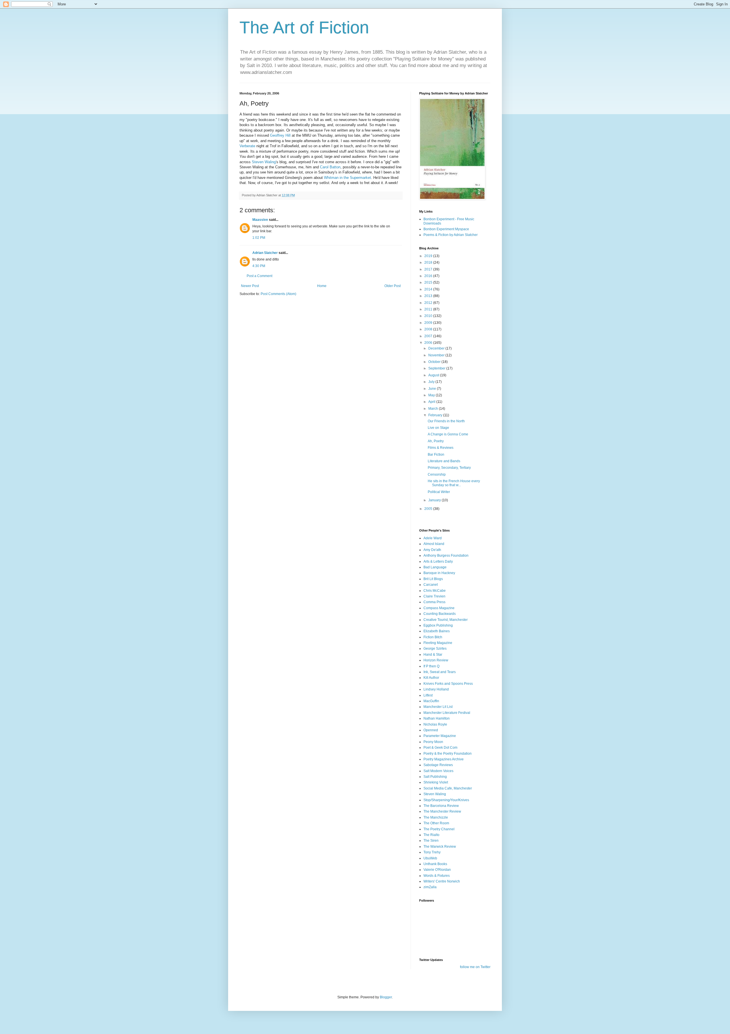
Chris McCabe (434, 591)
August (434, 375)
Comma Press (434, 602)
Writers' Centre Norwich (441, 881)
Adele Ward (432, 538)
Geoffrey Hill (280, 135)
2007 (428, 336)
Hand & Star (432, 655)
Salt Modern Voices (438, 771)
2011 (428, 309)
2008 (428, 329)
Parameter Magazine (439, 736)
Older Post (392, 286)
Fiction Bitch (432, 637)
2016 (428, 276)
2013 (428, 296)
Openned (430, 730)
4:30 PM (258, 266)
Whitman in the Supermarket (347, 177)
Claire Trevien (434, 596)
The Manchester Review (442, 811)
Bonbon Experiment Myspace (446, 229)
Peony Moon (433, 742)
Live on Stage (438, 428)
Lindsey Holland (436, 689)
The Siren (431, 841)
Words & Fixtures (436, 876)
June (432, 389)
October (434, 362)
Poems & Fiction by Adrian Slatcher (450, 235)
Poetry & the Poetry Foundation (447, 754)
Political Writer (439, 492)
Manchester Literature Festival (446, 713)
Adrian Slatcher (265, 253)
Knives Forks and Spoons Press (448, 684)
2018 (428, 262)
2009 (428, 323)
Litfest (428, 695)
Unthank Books (435, 864)
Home (322, 286)
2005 (428, 509)
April (432, 402)
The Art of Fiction (304, 27)
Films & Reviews (440, 448)
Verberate (247, 146)
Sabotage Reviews (438, 765)
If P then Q (431, 666)
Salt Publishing (435, 777)
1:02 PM (258, 238)
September (437, 368)
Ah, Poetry (436, 441)
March (433, 409)
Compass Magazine (439, 608)
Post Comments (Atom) (278, 294)
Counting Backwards (439, 614)
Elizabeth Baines (436, 631)
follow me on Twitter (475, 967)
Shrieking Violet (435, 782)
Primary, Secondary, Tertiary (449, 468)
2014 (428, 289)
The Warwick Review (439, 847)
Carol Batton (330, 167)
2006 (428, 343)
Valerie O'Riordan (437, 870)
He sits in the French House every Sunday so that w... (454, 483)
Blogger (386, 997)
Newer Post (250, 286)
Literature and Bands (444, 461)
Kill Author (431, 678)
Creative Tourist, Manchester (445, 620)
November (436, 355)
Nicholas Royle (435, 724)
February (435, 415)
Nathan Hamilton (436, 718)
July (431, 382)
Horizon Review (435, 660)
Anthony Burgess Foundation (446, 556)
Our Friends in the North (446, 421)
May (432, 395)
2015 (428, 282)
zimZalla (430, 887)
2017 (428, 269)
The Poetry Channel (439, 829)
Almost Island (433, 544)
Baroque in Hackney (439, 573)
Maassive (260, 220)
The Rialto (431, 835)
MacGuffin (431, 701)
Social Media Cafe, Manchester (447, 788)
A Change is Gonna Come (448, 434)
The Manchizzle (435, 817)
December (436, 348)
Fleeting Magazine (437, 643)
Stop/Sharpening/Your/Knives (446, 800)
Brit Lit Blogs (433, 579)
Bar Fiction (436, 455)
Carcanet (430, 585)
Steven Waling (434, 794)
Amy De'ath (432, 550)
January (435, 500)
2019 (428, 256)
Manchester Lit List (438, 707)
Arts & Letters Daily (438, 562)
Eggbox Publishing (438, 625)
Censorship (437, 474)
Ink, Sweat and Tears (439, 672)
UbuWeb (430, 858)
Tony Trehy (432, 852)
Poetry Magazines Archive (443, 759)
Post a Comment (259, 276)
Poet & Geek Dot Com (440, 748)
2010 (428, 316)
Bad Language (435, 567)
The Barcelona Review (441, 806)
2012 (428, 303)
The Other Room (436, 823)
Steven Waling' (264, 162)
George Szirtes (435, 649)
